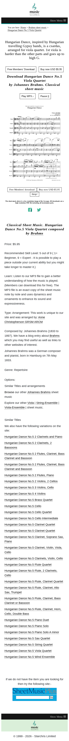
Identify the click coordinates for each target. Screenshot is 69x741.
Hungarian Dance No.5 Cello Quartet (28, 512)
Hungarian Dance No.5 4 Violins (25, 493)
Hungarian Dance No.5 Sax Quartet (27, 638)
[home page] (34, 9)
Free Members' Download (20, 69)
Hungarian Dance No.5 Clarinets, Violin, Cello (33, 558)
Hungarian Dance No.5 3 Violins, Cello (29, 487)
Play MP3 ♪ (28, 96)
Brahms (37, 233)
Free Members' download (22, 189)
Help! (34, 194)
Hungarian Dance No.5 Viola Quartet (28, 650)
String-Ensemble (47, 402)
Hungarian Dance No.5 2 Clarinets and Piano (33, 436)
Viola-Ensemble (14, 407)
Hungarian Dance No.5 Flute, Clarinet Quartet (33, 581)
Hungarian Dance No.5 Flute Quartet (28, 564)
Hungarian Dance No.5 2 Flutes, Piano (29, 475)
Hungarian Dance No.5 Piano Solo (26, 626)
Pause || (44, 96)
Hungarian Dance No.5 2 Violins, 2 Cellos (31, 481)
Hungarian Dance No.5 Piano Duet (26, 620)
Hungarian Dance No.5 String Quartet (28, 644)
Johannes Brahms (39, 392)
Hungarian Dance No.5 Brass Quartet (28, 499)
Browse (9, 392)
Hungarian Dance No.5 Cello (22, 506)
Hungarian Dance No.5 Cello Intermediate (31, 518)
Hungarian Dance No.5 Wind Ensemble (29, 656)
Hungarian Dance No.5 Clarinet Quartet (29, 524)
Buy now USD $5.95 (51, 69)
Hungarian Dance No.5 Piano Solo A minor (31, 632)
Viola (30, 402)
